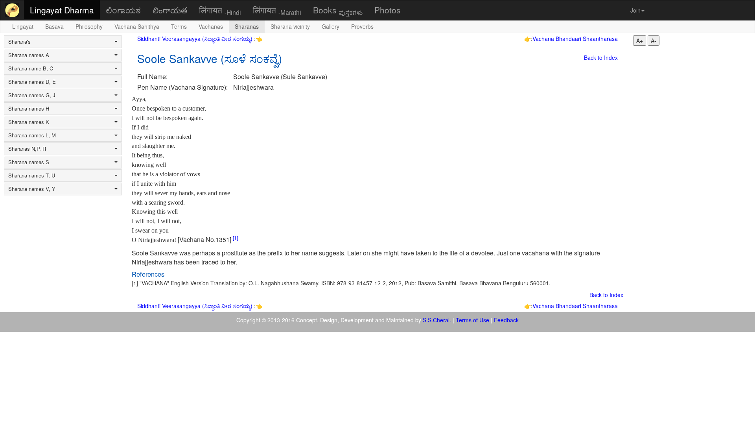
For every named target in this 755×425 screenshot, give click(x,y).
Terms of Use (472, 320)
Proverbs (362, 26)
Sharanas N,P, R (27, 148)
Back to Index (601, 57)
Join (635, 10)
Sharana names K (28, 122)
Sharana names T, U (31, 175)
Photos (387, 10)
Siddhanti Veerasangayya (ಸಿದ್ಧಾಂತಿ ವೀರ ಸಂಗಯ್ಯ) (195, 38)
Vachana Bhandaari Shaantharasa (575, 38)
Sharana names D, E (32, 81)
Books (338, 10)
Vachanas (211, 26)
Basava (54, 26)
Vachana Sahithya (136, 26)
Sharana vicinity (290, 26)
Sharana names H (28, 108)
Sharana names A (28, 55)
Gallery (330, 26)
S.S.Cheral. (437, 320)
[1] (235, 237)
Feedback (506, 320)
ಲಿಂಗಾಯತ (123, 10)
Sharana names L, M (32, 135)
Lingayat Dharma (62, 10)
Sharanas (247, 26)
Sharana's (19, 41)
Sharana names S (28, 162)
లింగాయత (170, 10)
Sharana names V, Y (31, 188)
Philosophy (89, 26)
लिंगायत (220, 10)
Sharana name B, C (30, 68)
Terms (179, 26)
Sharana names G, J (31, 95)
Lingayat (22, 26)
